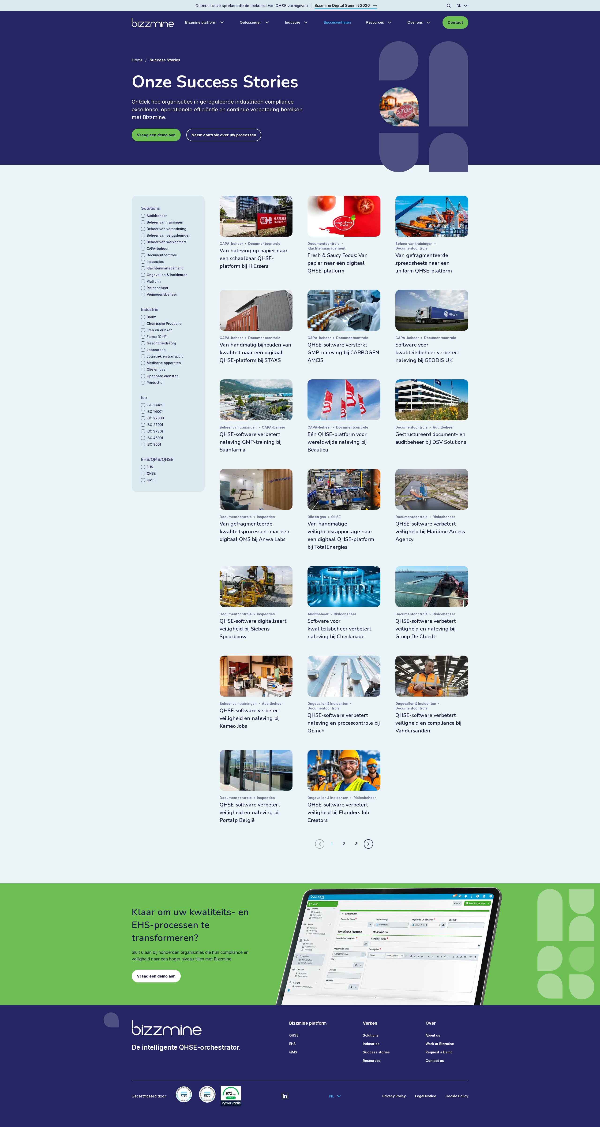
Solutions (371, 1035)
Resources (375, 22)
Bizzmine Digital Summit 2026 (342, 5)
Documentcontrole (162, 255)
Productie (154, 382)
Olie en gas (156, 369)
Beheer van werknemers (167, 242)
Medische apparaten (164, 363)
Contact (455, 22)
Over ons (415, 22)
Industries (371, 1044)
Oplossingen (251, 22)
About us (433, 1035)
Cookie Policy (457, 1096)
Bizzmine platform (200, 22)
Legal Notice (425, 1096)
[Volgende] (368, 844)
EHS (150, 467)
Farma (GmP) (157, 337)
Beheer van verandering (166, 229)
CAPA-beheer (158, 248)
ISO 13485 (155, 405)
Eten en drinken (159, 330)
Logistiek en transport (165, 356)
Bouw (151, 317)
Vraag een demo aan (156, 135)
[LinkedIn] (285, 1096)
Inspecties (155, 262)
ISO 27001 (155, 425)
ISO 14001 (155, 412)
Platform (154, 281)
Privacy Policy (394, 1096)
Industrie (292, 22)
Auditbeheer (157, 216)
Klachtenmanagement (165, 268)
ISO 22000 (155, 418)
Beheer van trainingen (165, 222)
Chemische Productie (164, 323)
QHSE (151, 473)
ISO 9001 (154, 444)
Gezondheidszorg (161, 343)
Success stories (376, 1052)
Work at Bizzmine (440, 1044)
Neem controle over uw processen (223, 135)
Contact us (435, 1061)
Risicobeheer (157, 288)
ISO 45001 (155, 438)
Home (137, 60)
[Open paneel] (220, 22)
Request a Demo (439, 1052)
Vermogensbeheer (162, 294)
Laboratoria (156, 350)
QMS (150, 480)
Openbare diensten (163, 376)
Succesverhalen (337, 22)
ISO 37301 (155, 431)
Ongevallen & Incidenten (167, 275)
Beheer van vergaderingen (169, 235)
